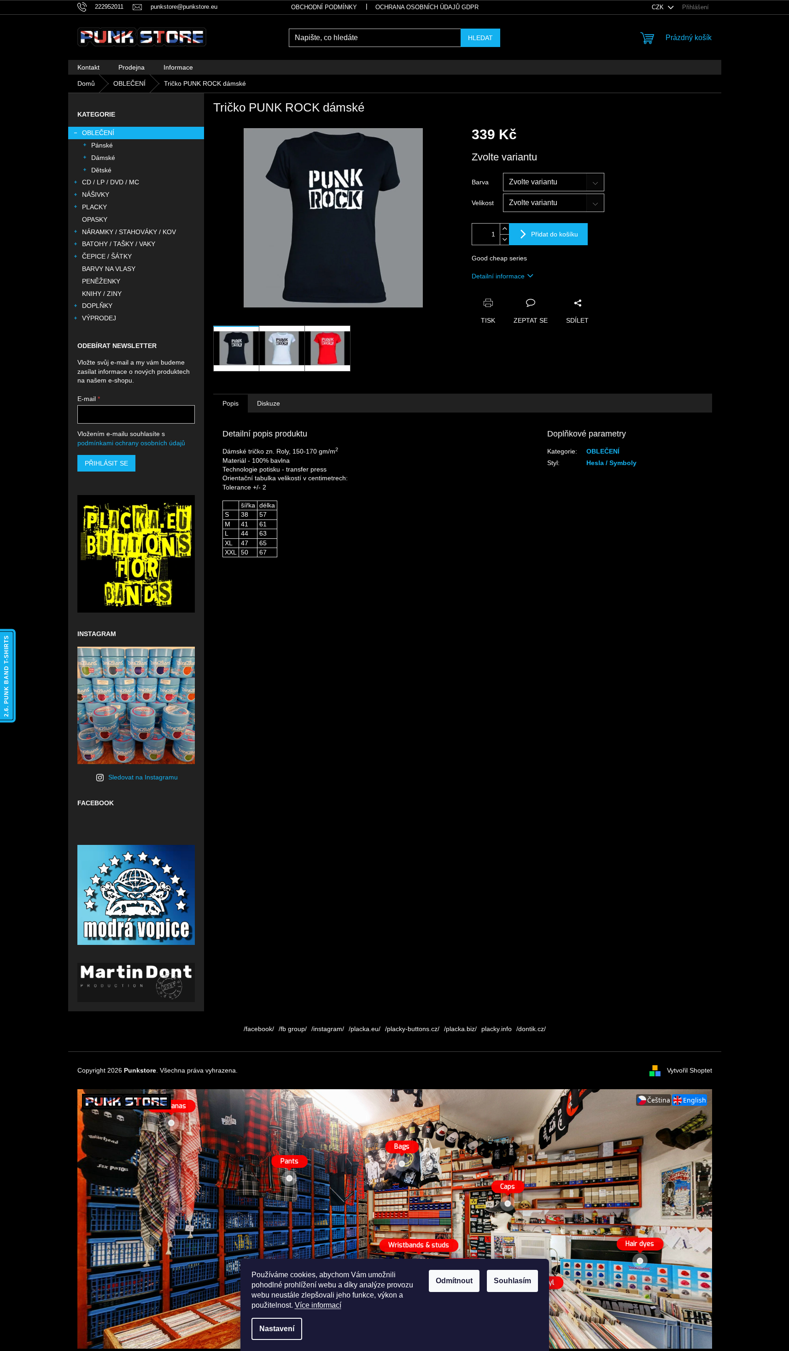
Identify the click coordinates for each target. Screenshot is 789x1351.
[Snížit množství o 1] (504, 239)
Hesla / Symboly (611, 462)
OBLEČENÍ (98, 132)
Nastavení (276, 1329)
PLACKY (94, 207)
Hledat (480, 37)
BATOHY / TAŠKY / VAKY (118, 244)
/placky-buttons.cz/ (412, 1028)
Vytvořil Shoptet (689, 1070)
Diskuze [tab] (268, 403)
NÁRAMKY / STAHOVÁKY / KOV (129, 232)
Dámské (103, 157)
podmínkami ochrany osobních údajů (131, 443)
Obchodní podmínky (324, 7)
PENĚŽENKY (101, 281)
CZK (659, 7)
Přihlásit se (106, 463)
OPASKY (94, 219)
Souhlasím (512, 1281)
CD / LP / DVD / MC (110, 182)
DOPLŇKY (97, 305)
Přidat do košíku (554, 234)
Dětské (101, 170)
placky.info (496, 1028)
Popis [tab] (230, 403)
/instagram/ (327, 1028)
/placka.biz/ (460, 1028)
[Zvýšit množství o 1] (504, 229)
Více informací (318, 1305)
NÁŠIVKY (95, 194)
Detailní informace (498, 276)
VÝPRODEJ (99, 318)
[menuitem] (88, 67)
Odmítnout (454, 1281)
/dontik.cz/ (531, 1028)
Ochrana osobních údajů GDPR (427, 7)
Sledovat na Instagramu (143, 777)
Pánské (102, 145)
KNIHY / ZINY (102, 293)
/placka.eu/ (364, 1028)
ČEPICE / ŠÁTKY (107, 256)
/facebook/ (259, 1028)
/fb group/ (293, 1028)
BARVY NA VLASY (108, 268)
